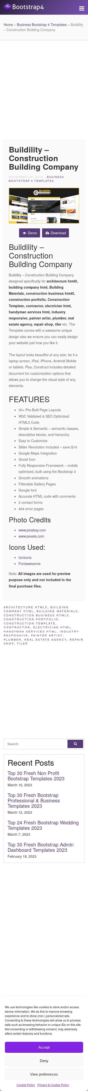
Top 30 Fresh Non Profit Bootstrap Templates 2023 (36, 775)
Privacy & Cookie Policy (53, 1085)
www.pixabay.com (32, 530)
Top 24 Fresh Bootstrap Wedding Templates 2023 (43, 825)
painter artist (47, 635)
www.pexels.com (31, 536)
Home (8, 24)
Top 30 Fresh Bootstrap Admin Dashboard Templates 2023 (41, 847)
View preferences (44, 1074)
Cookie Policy (26, 1085)
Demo (32, 232)
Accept (44, 1047)
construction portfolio (31, 619)
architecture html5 (25, 607)
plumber (13, 639)
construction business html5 (36, 615)
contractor (17, 627)
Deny (44, 1061)
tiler (22, 643)
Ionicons (25, 557)
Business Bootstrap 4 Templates (42, 24)
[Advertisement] (44, 89)
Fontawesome (30, 563)
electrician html (52, 627)
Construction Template (29, 623)
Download (58, 232)
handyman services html (30, 631)
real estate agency (45, 639)
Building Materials (57, 611)
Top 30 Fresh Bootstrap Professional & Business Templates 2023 (34, 800)
